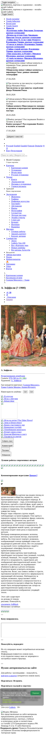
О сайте (18, 726)
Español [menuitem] (24, 146)
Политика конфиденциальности (26, 730)
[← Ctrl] (7, 401)
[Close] (2, 614)
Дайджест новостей (14, 137)
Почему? (33, 475)
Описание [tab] (11, 297)
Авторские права (8, 733)
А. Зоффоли (16, 380)
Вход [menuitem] (8, 151)
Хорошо (35, 693)
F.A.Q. (12, 726)
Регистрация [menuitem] (16, 151)
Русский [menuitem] (9, 146)
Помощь (5, 726)
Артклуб (13, 190)
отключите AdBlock (9, 604)
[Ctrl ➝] (17, 420)
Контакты (26, 726)
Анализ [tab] (9, 299)
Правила (23, 728)
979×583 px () (17, 378)
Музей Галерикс (13, 161)
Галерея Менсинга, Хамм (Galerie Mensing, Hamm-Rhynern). (20, 386)
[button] (12, 19)
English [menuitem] (17, 146)
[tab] (8, 292)
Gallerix (12, 707)
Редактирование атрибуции (13, 376)
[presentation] (25, 302)
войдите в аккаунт (9, 676)
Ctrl (25, 392)
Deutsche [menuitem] (38, 146)
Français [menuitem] (31, 146)
